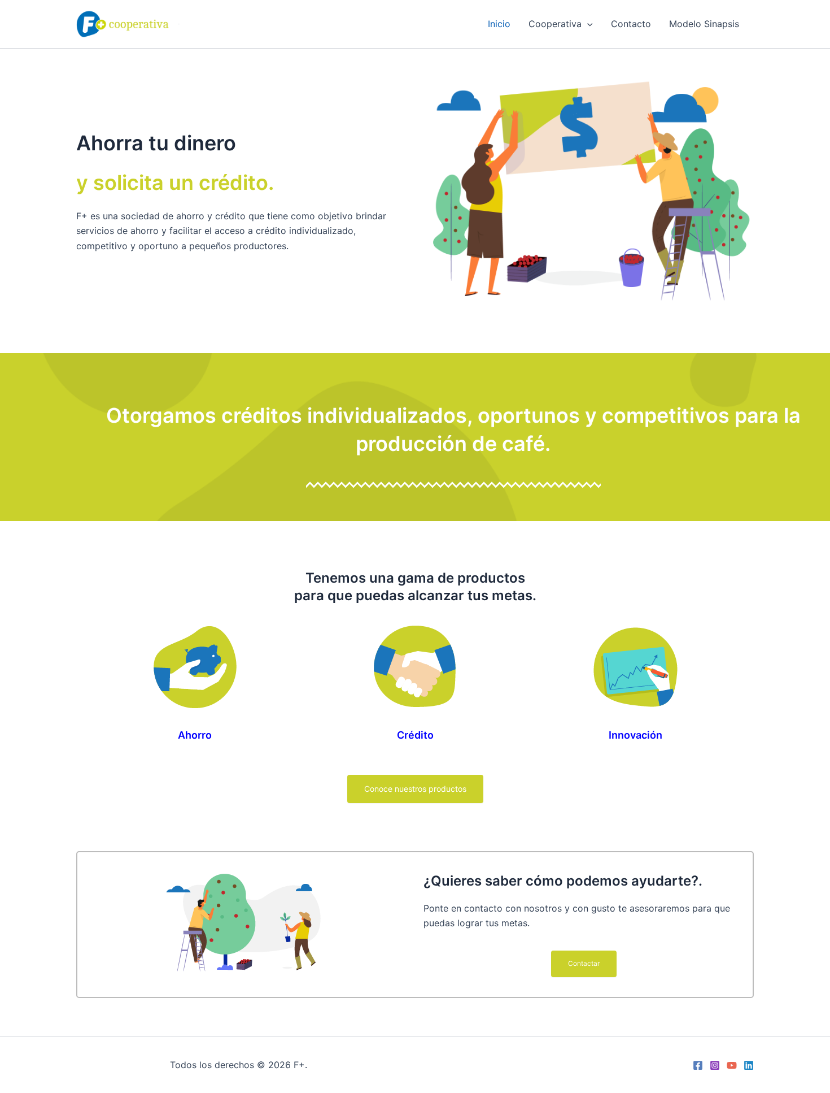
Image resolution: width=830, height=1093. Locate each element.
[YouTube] (732, 1065)
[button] (587, 23)
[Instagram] (715, 1065)
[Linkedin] (749, 1065)
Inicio (499, 23)
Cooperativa (555, 23)
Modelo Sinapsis (704, 23)
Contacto (631, 23)
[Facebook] (698, 1065)
